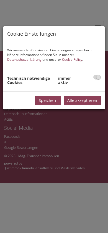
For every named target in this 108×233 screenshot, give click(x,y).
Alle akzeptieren (82, 100)
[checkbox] (97, 77)
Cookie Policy (72, 59)
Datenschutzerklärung (24, 59)
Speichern (48, 100)
